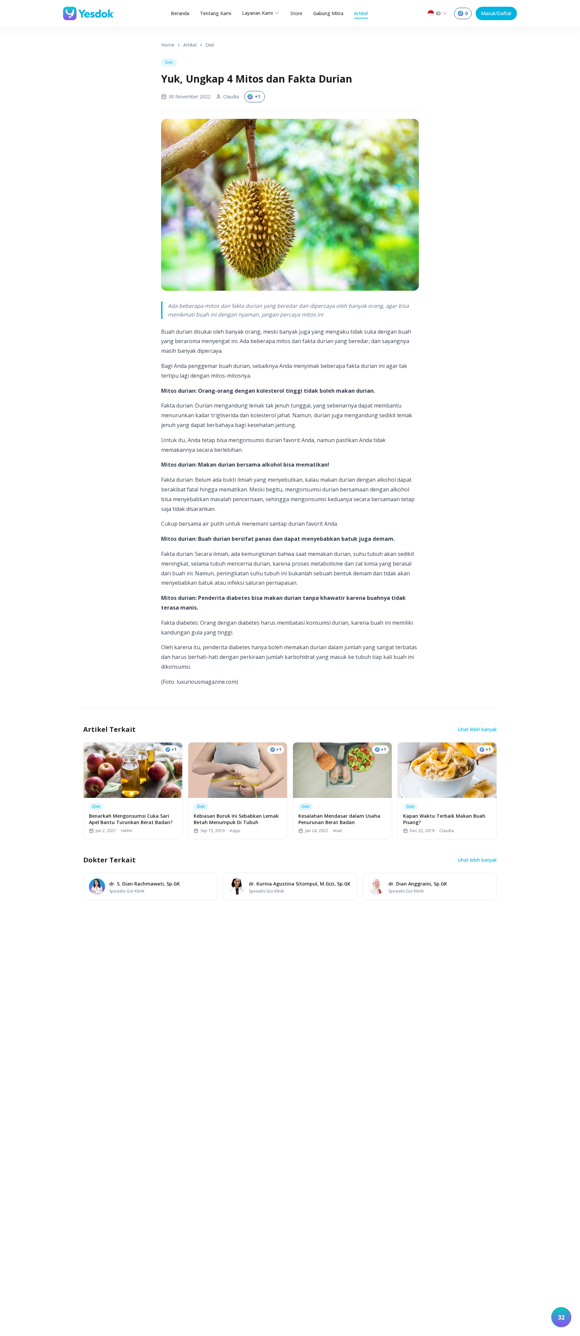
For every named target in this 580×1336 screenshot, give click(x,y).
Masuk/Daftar (496, 13)
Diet (209, 45)
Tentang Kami (215, 13)
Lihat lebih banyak (477, 729)
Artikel (361, 13)
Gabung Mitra (328, 13)
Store (296, 13)
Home (168, 45)
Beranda (180, 13)
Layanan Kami (257, 13)
